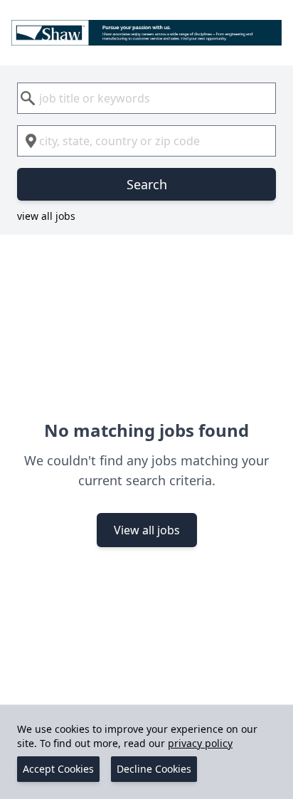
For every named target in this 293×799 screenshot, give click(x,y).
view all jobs (46, 216)
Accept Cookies (58, 769)
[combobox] (146, 98)
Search (147, 184)
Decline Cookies (154, 769)
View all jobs (147, 530)
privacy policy (200, 743)
